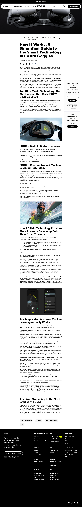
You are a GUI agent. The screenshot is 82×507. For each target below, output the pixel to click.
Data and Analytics (26, 420)
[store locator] (59, 6)
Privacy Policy (12, 457)
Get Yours (72, 126)
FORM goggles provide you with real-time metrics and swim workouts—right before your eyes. (40, 390)
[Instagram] (71, 503)
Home (21, 38)
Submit (20, 453)
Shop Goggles (74, 6)
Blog (25, 38)
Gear (22, 424)
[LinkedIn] (77, 503)
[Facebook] (69, 503)
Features (38, 420)
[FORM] (41, 6)
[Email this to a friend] (35, 64)
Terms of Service (75, 106)
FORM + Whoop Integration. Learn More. (41, 1)
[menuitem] (6, 6)
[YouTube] (74, 503)
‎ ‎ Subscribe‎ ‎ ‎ (72, 100)
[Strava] (66, 503)
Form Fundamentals (51, 420)
